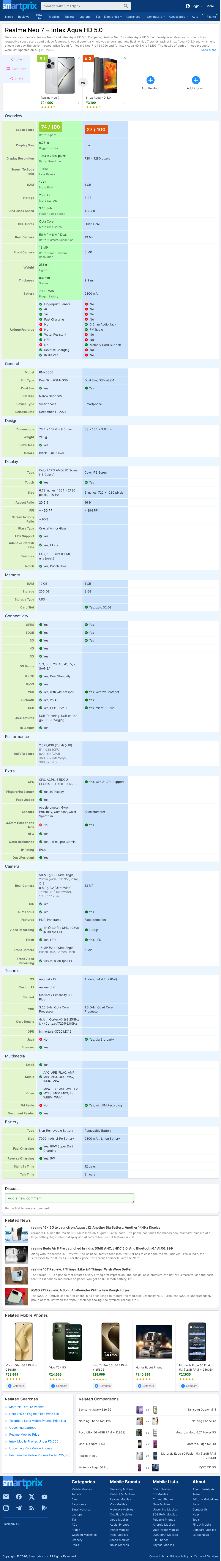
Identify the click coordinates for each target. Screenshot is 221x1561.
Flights (211, 16)
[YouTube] (44, 1496)
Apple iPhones (119, 1524)
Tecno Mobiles (119, 1540)
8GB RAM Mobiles (165, 1514)
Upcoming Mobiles (165, 1509)
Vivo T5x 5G (57, 1367)
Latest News (201, 1534)
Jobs (196, 1504)
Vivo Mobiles (118, 1504)
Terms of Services (206, 1556)
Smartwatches (81, 1509)
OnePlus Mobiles (121, 1514)
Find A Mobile (202, 1524)
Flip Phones (161, 1540)
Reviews (23, 16)
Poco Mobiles (119, 1534)
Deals (75, 1545)
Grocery (77, 1540)
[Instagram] (6, 1507)
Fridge (76, 1529)
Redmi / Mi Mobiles (123, 1494)
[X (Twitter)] (31, 1496)
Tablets (69, 16)
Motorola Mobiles (121, 1509)
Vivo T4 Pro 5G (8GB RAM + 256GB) (110, 1367)
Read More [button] (208, 50)
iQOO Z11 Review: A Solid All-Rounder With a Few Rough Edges (80, 1290)
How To (39, 16)
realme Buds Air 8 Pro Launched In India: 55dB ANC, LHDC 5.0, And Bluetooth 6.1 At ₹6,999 (102, 1248)
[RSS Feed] (31, 1507)
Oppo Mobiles (119, 1519)
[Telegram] (18, 1507)
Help (196, 1514)
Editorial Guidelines (205, 1499)
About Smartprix (203, 1489)
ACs (74, 1524)
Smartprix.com (38, 1556)
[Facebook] (18, 1496)
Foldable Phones (164, 1519)
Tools (196, 1519)
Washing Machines (84, 1534)
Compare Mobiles (204, 1529)
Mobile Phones (82, 1489)
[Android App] (44, 1507)
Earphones (79, 1504)
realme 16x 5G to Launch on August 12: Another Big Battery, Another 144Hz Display (96, 1227)
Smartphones (162, 1489)
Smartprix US (11, 1524)
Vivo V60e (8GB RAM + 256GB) (21, 1367)
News (9, 16)
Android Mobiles (164, 1524)
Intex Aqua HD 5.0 (98, 97)
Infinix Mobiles (119, 1529)
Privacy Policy (179, 1556)
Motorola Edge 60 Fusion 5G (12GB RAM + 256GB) (196, 1367)
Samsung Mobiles (122, 1489)
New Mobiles (161, 1504)
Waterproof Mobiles (166, 1529)
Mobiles (54, 16)
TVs (98, 16)
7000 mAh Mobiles (165, 1534)
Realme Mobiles (120, 1499)
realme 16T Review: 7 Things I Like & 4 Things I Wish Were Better (81, 1269)
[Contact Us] (6, 1496)
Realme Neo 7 (50, 97)
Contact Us (200, 1509)
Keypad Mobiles (163, 1545)
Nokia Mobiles (119, 1545)
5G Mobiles (160, 1494)
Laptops (85, 16)
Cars (75, 1499)
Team (196, 1494)
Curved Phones (163, 1499)
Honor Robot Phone (149, 1367)
